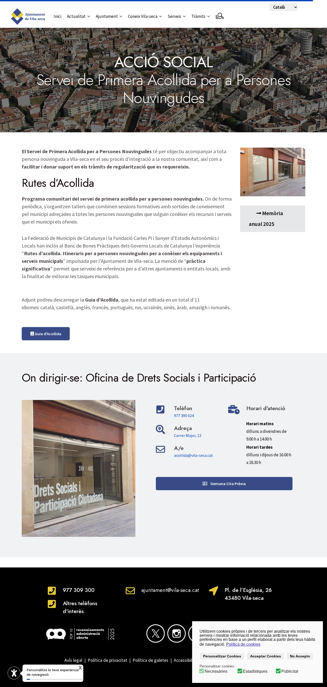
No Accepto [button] (300, 656)
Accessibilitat (187, 660)
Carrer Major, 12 (187, 435)
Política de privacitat (107, 660)
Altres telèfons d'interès (80, 607)
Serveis (174, 16)
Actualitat (76, 16)
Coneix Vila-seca (142, 16)
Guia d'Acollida (47, 333)
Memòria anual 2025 (266, 218)
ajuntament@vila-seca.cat (170, 590)
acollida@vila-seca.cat (193, 455)
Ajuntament (107, 16)
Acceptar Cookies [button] (265, 656)
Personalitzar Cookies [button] (222, 656)
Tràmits (198, 16)
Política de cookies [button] (243, 644)
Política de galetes (150, 660)
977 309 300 (79, 590)
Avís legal (73, 660)
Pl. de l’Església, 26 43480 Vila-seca (248, 594)
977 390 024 (184, 415)
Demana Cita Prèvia (228, 483)
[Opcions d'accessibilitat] (14, 673)
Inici (57, 16)
